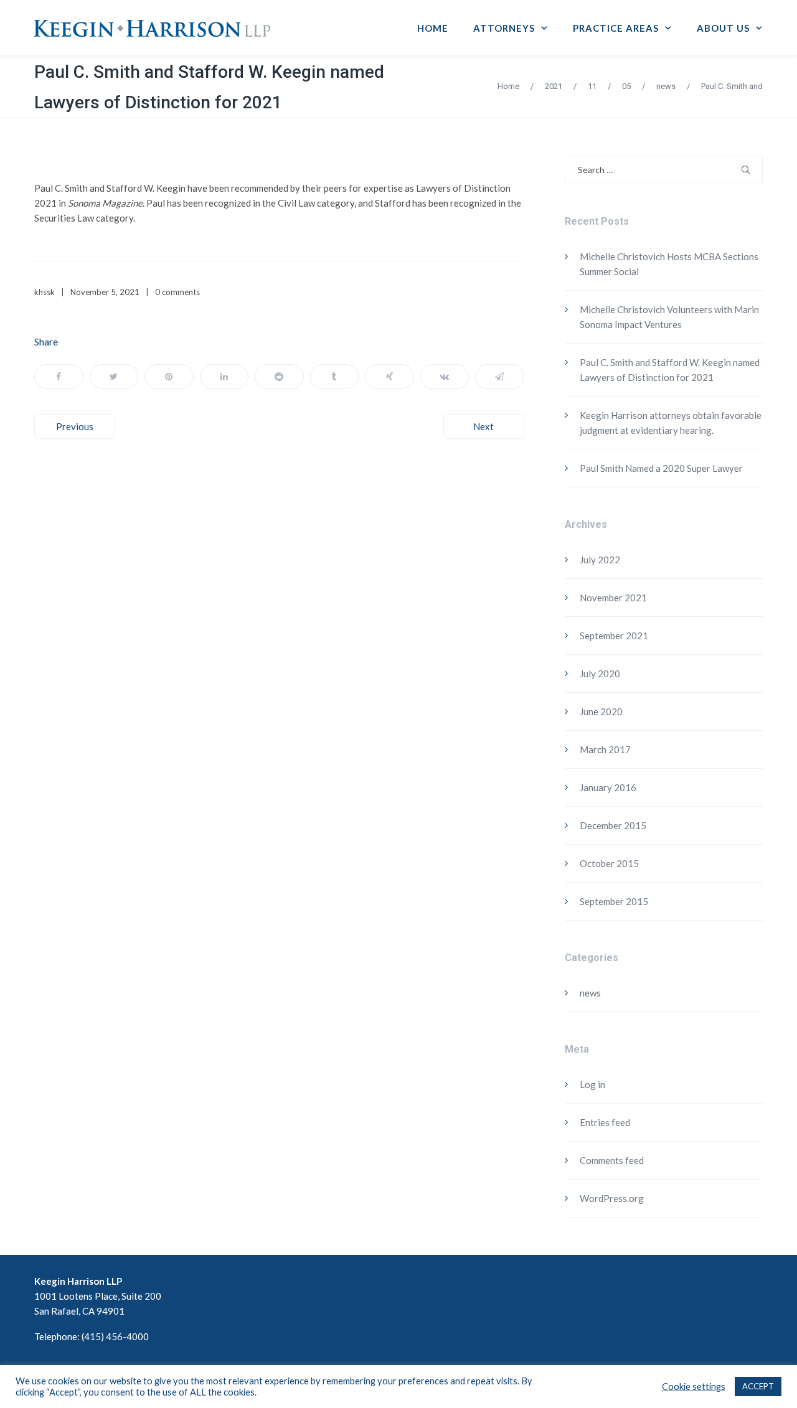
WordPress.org (612, 1198)
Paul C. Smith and (732, 86)
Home (508, 86)
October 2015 (609, 863)
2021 (553, 86)
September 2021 (614, 635)
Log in (592, 1084)
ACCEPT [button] (758, 1386)
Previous (74, 426)
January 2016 (608, 787)
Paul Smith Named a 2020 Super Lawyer (661, 468)
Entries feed (605, 1122)
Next (483, 426)
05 (626, 86)
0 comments (177, 292)
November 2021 (613, 597)
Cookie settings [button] (693, 1386)
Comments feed (612, 1160)
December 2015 (613, 825)
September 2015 (614, 901)
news (666, 86)
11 (592, 86)
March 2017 (605, 749)
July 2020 (600, 673)
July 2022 (600, 559)
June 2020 (601, 711)
